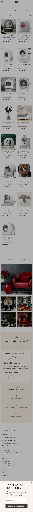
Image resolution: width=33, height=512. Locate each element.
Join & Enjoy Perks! (16, 506)
